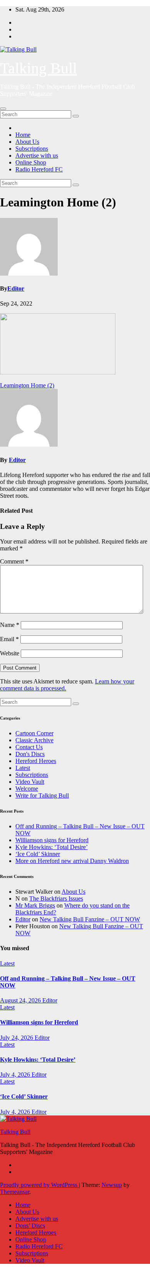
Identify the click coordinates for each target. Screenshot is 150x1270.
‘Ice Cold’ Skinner (37, 854)
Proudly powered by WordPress (39, 1185)
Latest (22, 768)
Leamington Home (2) (27, 385)
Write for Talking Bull (42, 795)
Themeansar (14, 1192)
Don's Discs (30, 754)
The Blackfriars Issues (56, 898)
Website (9, 653)
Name (9, 625)
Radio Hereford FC (39, 169)
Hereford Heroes (35, 761)
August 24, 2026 (21, 1000)
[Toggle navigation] (3, 109)
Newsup (112, 1185)
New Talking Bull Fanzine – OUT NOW (90, 919)
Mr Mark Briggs (35, 905)
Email (9, 639)
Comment (14, 561)
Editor (15, 288)
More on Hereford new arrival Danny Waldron (72, 861)
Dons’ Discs (30, 1225)
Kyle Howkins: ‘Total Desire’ (51, 847)
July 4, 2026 (16, 1074)
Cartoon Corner (34, 733)
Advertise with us (36, 155)
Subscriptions (31, 148)
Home (22, 134)
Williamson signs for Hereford (51, 840)
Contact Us (29, 747)
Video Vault (29, 781)
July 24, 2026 (17, 1037)
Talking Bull (38, 68)
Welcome (26, 788)
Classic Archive (34, 740)
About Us (27, 141)
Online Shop (30, 162)
